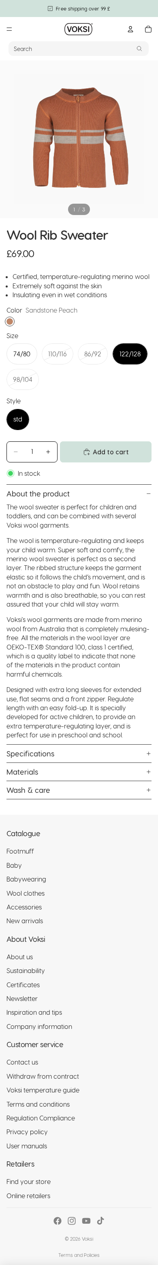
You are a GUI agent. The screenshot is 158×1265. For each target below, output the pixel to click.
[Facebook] (57, 1221)
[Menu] (9, 29)
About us (19, 956)
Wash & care (28, 790)
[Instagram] (72, 1221)
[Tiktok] (100, 1221)
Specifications (30, 753)
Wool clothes (25, 893)
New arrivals (24, 920)
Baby (14, 865)
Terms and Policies (79, 1255)
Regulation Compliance (40, 1118)
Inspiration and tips (34, 1012)
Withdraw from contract (42, 1076)
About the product (38, 493)
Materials (22, 771)
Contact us (22, 1062)
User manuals (26, 1146)
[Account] (130, 29)
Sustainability (25, 970)
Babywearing (26, 879)
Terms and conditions (38, 1104)
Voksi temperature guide (42, 1090)
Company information (39, 1026)
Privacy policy (27, 1131)
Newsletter (22, 998)
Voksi (87, 1239)
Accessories (24, 907)
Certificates (23, 984)
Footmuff (20, 851)
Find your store (28, 1181)
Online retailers (28, 1195)
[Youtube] (86, 1221)
